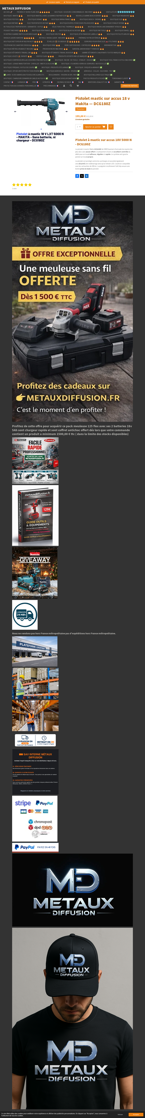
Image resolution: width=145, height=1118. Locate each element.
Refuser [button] (120, 1115)
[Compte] (64, 86)
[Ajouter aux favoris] (111, 127)
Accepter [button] (136, 1115)
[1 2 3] (78, 127)
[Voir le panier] (77, 86)
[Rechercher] (70, 85)
